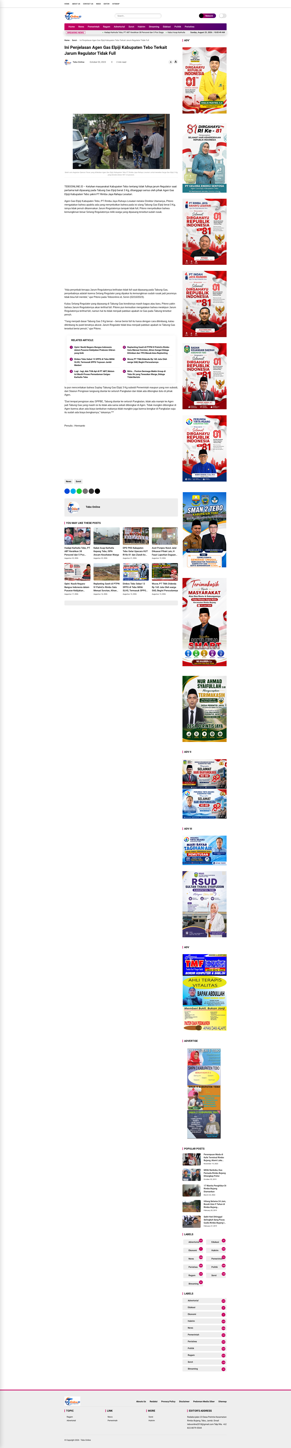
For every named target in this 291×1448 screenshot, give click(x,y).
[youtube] (220, 3)
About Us (76, 4)
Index (98, 4)
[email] (91, 491)
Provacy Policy (168, 1401)
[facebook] (207, 3)
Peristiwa (189, 26)
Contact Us (88, 4)
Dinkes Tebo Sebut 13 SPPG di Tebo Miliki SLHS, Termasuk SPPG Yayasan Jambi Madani (94, 362)
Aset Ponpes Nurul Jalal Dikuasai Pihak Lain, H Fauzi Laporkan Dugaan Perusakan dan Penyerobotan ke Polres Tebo (164, 552)
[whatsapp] (79, 491)
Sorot (131, 26)
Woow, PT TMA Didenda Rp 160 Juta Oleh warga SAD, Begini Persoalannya (147, 360)
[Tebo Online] (73, 19)
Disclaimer (184, 1401)
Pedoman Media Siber (204, 1401)
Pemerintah (93, 26)
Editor (106, 4)
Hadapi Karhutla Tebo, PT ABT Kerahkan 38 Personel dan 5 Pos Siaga (77, 552)
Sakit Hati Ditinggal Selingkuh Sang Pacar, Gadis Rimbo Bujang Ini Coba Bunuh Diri (215, 1219)
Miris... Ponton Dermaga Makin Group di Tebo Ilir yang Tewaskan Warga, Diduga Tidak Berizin (146, 374)
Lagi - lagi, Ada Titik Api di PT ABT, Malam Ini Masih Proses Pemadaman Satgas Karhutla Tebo (94, 374)
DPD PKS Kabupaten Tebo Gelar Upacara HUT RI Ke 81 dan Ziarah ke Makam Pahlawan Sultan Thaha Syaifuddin (135, 552)
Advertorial (119, 26)
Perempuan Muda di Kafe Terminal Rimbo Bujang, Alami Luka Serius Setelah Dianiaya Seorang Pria (215, 1157)
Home (66, 4)
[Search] (158, 15)
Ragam (106, 26)
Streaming (154, 26)
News (81, 26)
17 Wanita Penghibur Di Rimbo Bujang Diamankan (215, 1188)
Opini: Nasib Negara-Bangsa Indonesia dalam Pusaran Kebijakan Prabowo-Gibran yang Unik (94, 350)
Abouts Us (141, 1401)
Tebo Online (86, 1440)
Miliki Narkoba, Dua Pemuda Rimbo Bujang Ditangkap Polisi (215, 1173)
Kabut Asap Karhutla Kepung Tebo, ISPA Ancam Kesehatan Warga (149, 32)
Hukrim (141, 26)
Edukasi (167, 26)
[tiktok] (225, 3)
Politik (177, 26)
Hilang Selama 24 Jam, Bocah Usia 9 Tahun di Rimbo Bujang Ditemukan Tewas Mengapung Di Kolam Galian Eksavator (215, 1204)
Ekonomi (194, 1250)
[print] (85, 491)
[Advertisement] (121, 89)
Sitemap (115, 4)
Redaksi (153, 1401)
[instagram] (216, 3)
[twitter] (211, 3)
